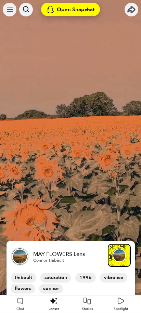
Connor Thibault (48, 260)
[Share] (131, 9)
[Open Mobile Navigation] (9, 9)
